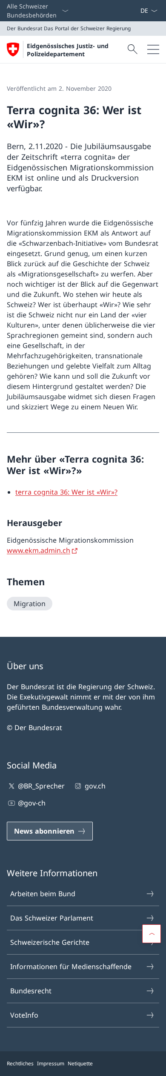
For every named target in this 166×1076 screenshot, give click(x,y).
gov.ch (95, 786)
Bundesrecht (31, 990)
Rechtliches (20, 1063)
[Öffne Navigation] (153, 49)
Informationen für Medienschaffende (71, 966)
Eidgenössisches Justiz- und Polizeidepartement (68, 50)
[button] (151, 933)
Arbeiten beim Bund (42, 893)
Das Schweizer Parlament (51, 918)
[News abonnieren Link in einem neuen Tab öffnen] (136, 10)
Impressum (50, 1063)
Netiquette (80, 1063)
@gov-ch (32, 803)
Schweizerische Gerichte (49, 942)
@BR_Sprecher (41, 786)
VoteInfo (24, 1015)
